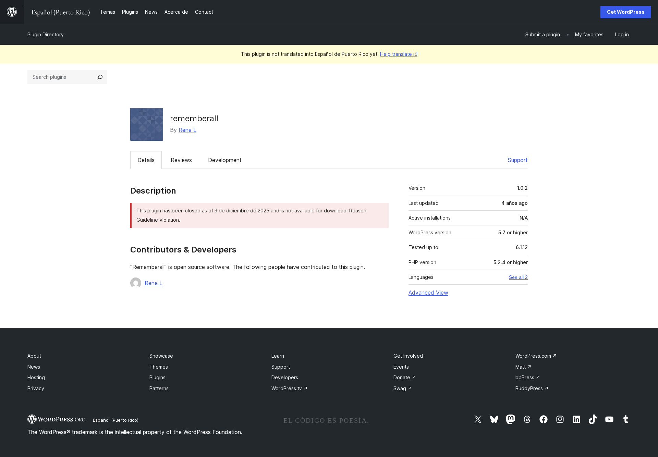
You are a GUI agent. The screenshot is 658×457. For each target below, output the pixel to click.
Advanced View (428, 292)
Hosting (36, 377)
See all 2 (518, 277)
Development (225, 160)
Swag (402, 388)
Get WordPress (626, 12)
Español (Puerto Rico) (115, 420)
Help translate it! (398, 54)
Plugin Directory (45, 34)
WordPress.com (536, 356)
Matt (523, 367)
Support (518, 160)
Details (146, 160)
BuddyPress (532, 388)
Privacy (35, 388)
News (33, 367)
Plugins (157, 377)
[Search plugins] (100, 77)
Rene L (187, 129)
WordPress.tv (289, 388)
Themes (158, 367)
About (34, 356)
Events (401, 367)
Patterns (159, 388)
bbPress (527, 377)
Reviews (181, 160)
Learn (277, 356)
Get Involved (408, 356)
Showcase (161, 356)
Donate (404, 377)
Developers (284, 377)
